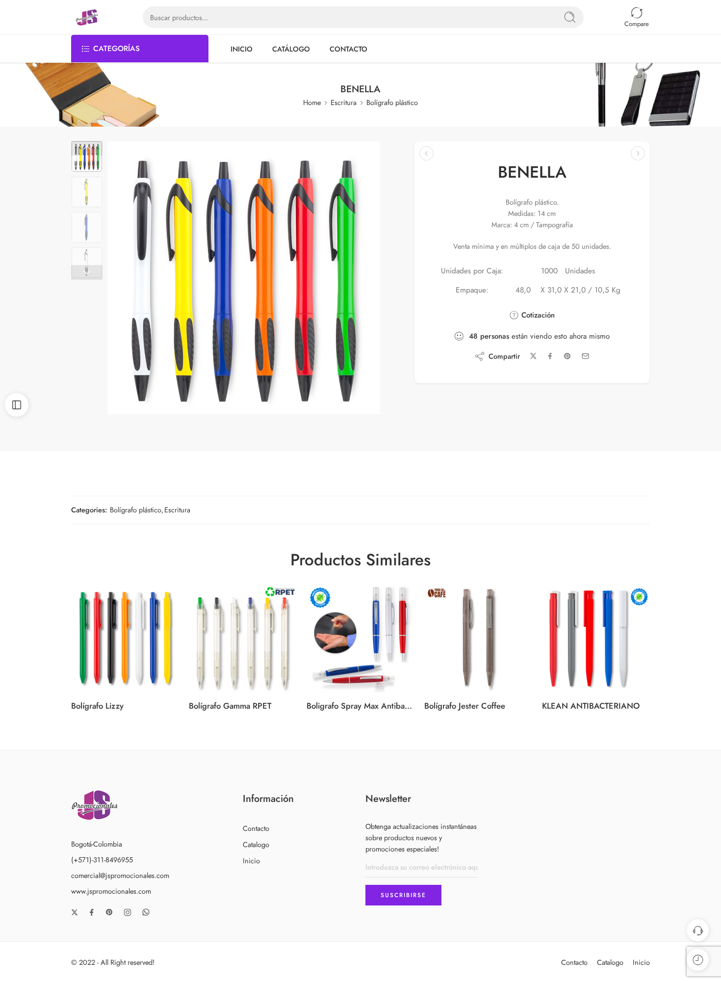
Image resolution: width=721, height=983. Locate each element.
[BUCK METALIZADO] (638, 153)
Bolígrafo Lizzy (97, 706)
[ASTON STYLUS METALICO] (426, 153)
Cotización (537, 315)
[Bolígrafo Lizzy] (125, 638)
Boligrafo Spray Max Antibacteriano (360, 706)
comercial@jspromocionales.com (120, 875)
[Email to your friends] (585, 356)
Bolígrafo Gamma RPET (230, 706)
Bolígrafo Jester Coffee (464, 706)
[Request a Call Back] (698, 930)
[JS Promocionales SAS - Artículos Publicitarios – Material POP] (87, 17)
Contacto (256, 828)
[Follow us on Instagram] (127, 912)
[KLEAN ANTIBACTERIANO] (596, 638)
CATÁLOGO (291, 49)
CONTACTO (348, 49)
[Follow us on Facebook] (92, 912)
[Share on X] (533, 356)
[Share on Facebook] (550, 356)
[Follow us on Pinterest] (109, 912)
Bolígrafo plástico (392, 102)
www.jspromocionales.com (111, 891)
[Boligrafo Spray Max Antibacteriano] (360, 638)
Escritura (344, 102)
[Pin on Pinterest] (567, 356)
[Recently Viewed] (698, 960)
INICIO (242, 49)
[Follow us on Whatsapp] (146, 912)
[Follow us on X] (74, 912)
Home (312, 102)
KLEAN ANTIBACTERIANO (591, 706)
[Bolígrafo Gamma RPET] (243, 638)
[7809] (87, 156)
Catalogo (256, 844)
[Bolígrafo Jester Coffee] (478, 638)
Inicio (251, 860)
